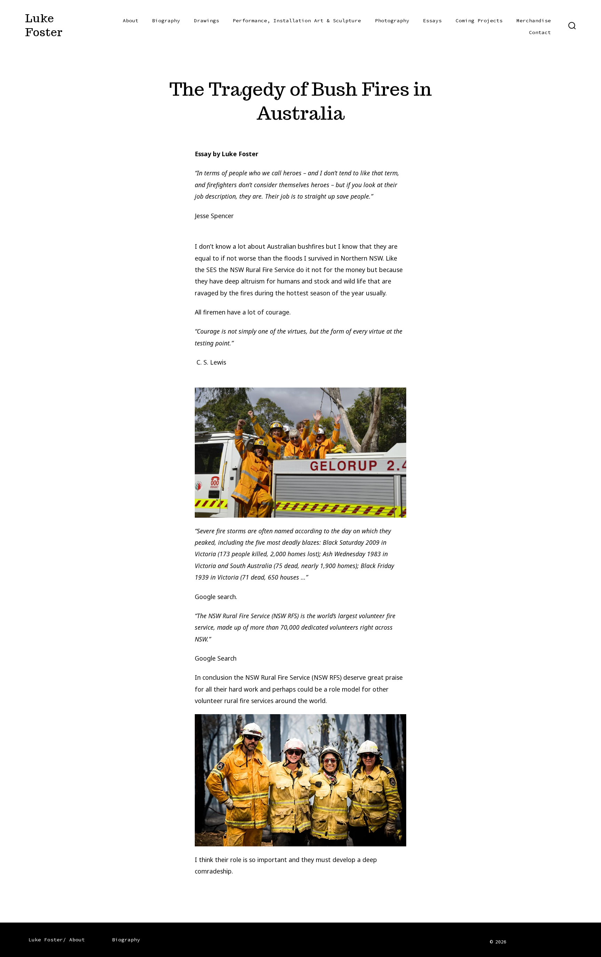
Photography (392, 20)
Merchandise (533, 20)
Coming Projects (479, 20)
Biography (166, 20)
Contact (540, 32)
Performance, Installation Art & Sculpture (297, 20)
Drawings (206, 20)
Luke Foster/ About (57, 939)
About (130, 20)
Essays (432, 20)
